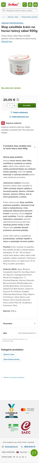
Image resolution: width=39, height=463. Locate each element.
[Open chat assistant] (34, 453)
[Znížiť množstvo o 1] (5, 105)
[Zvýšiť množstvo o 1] (14, 105)
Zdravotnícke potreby (11, 359)
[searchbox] (19, 10)
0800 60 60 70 (29, 446)
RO (23, 457)
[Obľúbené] (25, 4)
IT (25, 457)
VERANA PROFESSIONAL (12, 23)
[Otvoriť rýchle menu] (3, 4)
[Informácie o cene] (17, 99)
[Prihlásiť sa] (30, 4)
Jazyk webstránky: (8, 452)
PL (20, 457)
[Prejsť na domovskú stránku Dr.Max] (13, 4)
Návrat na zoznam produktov (14, 377)
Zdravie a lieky (9, 354)
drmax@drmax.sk (11, 446)
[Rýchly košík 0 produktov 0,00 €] (35, 4)
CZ (17, 457)
